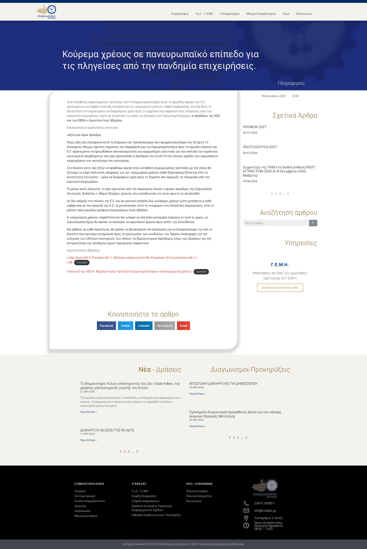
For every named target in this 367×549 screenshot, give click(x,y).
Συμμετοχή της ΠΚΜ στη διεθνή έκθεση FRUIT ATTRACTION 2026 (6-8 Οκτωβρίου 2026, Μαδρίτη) (279, 171)
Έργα (286, 13)
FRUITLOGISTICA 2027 (260, 147)
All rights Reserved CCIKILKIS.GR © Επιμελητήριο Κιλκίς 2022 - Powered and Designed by (177, 544)
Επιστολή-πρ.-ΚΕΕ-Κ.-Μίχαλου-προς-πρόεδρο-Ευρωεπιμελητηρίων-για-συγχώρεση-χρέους (129, 271)
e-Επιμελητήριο (230, 13)
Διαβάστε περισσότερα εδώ (280, 287)
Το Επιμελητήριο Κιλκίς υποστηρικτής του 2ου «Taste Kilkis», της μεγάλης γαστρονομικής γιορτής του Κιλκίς (130, 386)
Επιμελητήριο (179, 13)
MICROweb (237, 544)
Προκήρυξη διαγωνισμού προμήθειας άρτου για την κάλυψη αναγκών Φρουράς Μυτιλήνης (235, 414)
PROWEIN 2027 (254, 127)
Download (81, 262)
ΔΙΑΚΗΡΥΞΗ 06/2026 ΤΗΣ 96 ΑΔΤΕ (107, 430)
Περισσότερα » (88, 412)
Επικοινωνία (304, 13)
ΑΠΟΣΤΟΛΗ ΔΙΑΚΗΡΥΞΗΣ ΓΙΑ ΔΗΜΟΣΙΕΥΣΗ (223, 384)
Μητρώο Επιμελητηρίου (261, 13)
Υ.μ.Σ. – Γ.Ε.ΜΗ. (204, 13)
